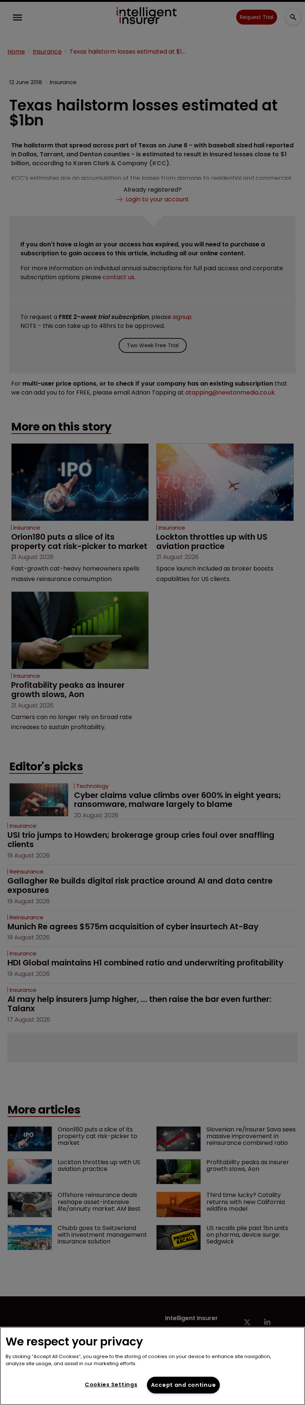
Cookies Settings (111, 1384)
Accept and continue (183, 1385)
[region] (152, 1366)
